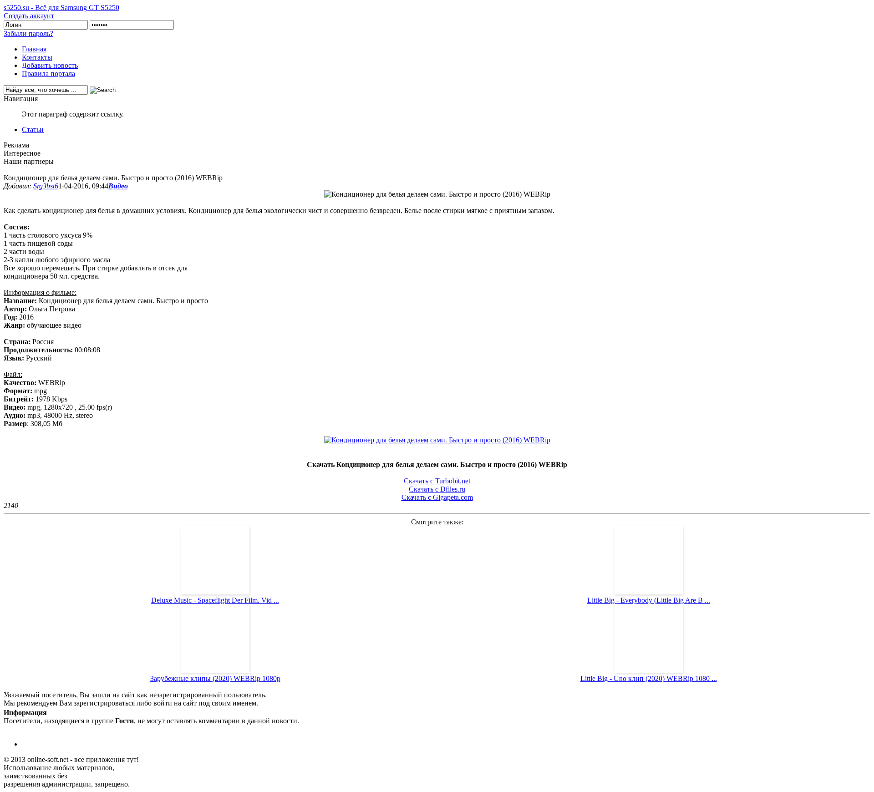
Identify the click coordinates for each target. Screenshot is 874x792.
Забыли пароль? (28, 33)
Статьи (33, 129)
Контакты (37, 57)
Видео (118, 186)
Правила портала (48, 73)
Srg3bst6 (45, 186)
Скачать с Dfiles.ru (437, 489)
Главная (34, 49)
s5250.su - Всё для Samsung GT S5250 (61, 7)
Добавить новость (50, 65)
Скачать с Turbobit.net (437, 481)
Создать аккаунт (29, 16)
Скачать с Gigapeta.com (437, 497)
